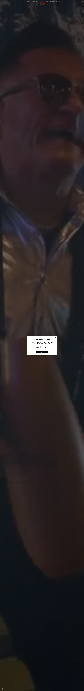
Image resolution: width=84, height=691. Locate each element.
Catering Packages (42, 352)
